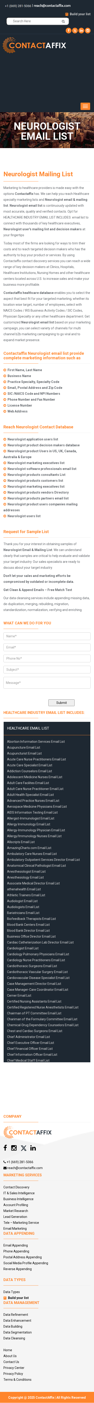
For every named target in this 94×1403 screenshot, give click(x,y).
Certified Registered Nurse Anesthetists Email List (42, 1007)
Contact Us (11, 1362)
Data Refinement (15, 1314)
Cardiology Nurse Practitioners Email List (36, 960)
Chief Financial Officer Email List (30, 1048)
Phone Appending (16, 1251)
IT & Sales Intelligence (19, 1193)
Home (7, 1350)
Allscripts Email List (21, 842)
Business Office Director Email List (31, 936)
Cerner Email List (19, 995)
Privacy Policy (13, 1374)
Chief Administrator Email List (28, 1037)
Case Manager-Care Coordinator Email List (37, 989)
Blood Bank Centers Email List (28, 924)
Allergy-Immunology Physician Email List (36, 830)
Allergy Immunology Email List (28, 824)
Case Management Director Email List (34, 984)
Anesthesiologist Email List (26, 871)
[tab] (47, 728)
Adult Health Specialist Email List (30, 795)
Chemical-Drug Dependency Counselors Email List (42, 1025)
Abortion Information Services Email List (36, 741)
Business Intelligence (18, 1199)
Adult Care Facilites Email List (28, 783)
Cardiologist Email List (23, 948)
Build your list (80, 14)
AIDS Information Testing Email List (32, 812)
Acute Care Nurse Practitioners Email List (36, 759)
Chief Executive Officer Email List (30, 1043)
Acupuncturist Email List (24, 753)
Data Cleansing (14, 1338)
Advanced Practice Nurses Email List (33, 800)
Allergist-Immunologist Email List (30, 818)
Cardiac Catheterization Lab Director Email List (40, 942)
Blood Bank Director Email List (28, 930)
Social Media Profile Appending (25, 1263)
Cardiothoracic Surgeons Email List (32, 966)
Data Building (12, 1326)
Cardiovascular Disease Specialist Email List (38, 978)
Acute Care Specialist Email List (29, 765)
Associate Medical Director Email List (33, 883)
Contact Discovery (16, 1187)
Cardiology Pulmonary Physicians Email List (38, 954)
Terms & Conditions (17, 1379)
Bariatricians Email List (23, 913)
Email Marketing (15, 1228)
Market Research (15, 1211)
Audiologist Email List (22, 901)
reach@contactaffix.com (25, 1168)
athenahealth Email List (24, 889)
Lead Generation (15, 1217)
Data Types (11, 1292)
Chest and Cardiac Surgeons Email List (34, 1031)
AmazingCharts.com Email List (29, 848)
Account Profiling (15, 1205)
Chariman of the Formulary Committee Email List (42, 1019)
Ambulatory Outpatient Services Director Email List (43, 860)
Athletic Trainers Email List (26, 895)
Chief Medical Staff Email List (28, 1060)
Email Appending (15, 1245)
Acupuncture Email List (23, 747)
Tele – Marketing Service (21, 1222)
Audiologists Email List (23, 907)
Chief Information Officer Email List (32, 1054)
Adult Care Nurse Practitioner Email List (35, 789)
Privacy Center (13, 1368)
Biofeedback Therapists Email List (31, 919)
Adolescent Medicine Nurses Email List (34, 777)
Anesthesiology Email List (25, 877)
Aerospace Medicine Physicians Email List (37, 806)
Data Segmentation (17, 1332)
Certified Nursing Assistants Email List (34, 1001)
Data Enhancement (17, 1320)
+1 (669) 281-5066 (19, 1162)
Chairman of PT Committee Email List (34, 1013)
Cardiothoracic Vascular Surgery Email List (37, 972)
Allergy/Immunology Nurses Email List (34, 836)
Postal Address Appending (22, 1257)
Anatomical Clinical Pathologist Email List (36, 865)
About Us (10, 1356)
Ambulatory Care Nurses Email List (32, 854)
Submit (61, 703)
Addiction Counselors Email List (29, 771)
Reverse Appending (17, 1269)
